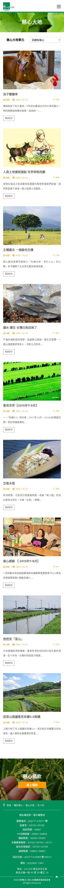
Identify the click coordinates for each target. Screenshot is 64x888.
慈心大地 (30, 805)
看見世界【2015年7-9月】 (21, 405)
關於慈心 (18, 805)
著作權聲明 (39, 814)
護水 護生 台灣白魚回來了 (20, 327)
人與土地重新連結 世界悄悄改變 (24, 172)
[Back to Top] (56, 877)
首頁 (9, 805)
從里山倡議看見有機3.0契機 (21, 717)
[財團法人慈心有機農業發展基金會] (8, 6)
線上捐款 (32, 785)
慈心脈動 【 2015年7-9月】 (21, 561)
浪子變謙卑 (10, 94)
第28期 (6, 99)
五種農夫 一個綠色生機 (18, 250)
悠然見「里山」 (13, 639)
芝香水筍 (9, 483)
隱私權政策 (25, 814)
